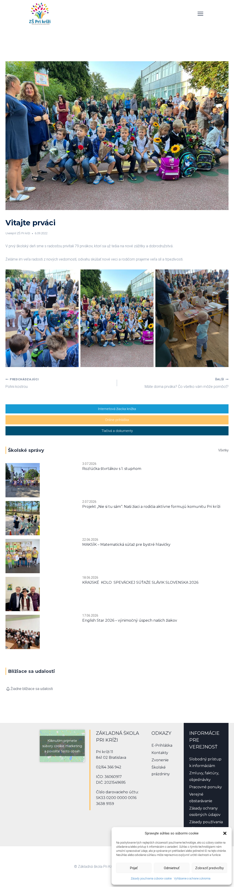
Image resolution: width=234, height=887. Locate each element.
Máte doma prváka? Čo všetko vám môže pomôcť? (187, 383)
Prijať (134, 868)
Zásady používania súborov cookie (151, 878)
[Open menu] (200, 13)
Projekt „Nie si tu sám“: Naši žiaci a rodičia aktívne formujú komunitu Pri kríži (151, 506)
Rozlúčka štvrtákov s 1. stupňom (111, 468)
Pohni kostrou (22, 383)
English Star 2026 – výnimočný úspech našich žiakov (129, 620)
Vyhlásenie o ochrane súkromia (192, 878)
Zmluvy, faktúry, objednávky (204, 776)
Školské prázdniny (161, 770)
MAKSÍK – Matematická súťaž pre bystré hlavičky (126, 544)
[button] (225, 833)
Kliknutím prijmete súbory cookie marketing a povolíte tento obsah (62, 745)
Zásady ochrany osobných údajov (205, 811)
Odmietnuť (171, 868)
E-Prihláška (162, 745)
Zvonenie (160, 760)
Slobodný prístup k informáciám (205, 762)
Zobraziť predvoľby (209, 868)
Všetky (223, 450)
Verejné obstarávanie (200, 797)
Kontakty (160, 753)
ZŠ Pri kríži (23, 233)
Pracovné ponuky (205, 787)
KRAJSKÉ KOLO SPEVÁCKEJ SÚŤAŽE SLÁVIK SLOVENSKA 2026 (140, 582)
